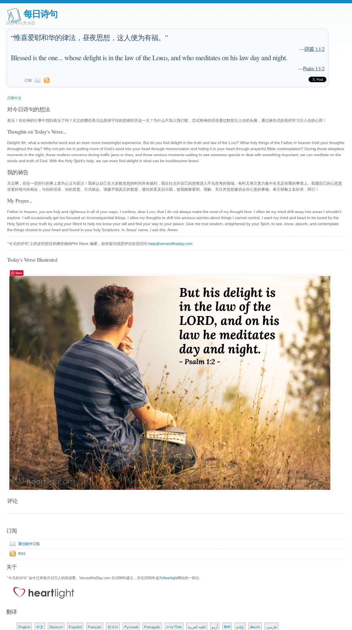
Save (18, 273)
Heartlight (170, 578)
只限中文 (14, 98)
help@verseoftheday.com (170, 243)
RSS (22, 554)
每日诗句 (40, 13)
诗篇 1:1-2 (314, 48)
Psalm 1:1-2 (313, 68)
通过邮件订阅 (29, 544)
